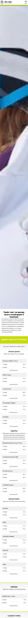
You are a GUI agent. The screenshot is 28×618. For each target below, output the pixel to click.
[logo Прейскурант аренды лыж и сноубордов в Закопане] (6, 2)
